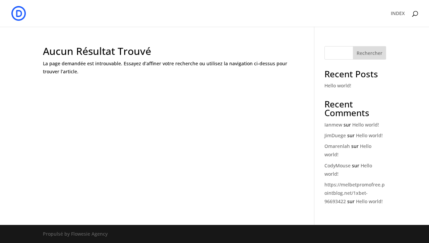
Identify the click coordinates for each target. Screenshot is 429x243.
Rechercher (369, 53)
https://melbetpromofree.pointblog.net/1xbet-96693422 (354, 193)
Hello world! (337, 85)
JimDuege (335, 135)
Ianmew (333, 125)
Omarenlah (337, 146)
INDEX (398, 13)
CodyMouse (337, 165)
